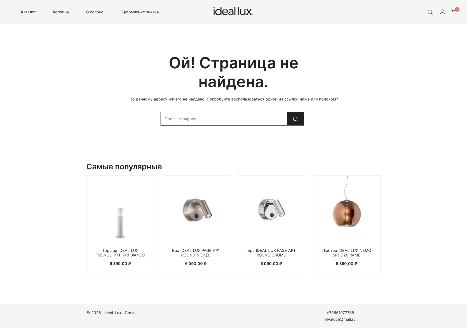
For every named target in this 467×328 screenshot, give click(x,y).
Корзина (61, 11)
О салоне (94, 11)
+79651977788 (340, 312)
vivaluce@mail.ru (340, 319)
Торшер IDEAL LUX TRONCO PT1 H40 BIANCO (120, 252)
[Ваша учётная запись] (442, 12)
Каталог (28, 11)
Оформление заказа (139, 11)
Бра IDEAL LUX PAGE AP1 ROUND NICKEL (196, 252)
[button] (120, 235)
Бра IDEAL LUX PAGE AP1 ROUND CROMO (271, 252)
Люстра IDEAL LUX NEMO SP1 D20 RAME (346, 252)
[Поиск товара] (430, 12)
